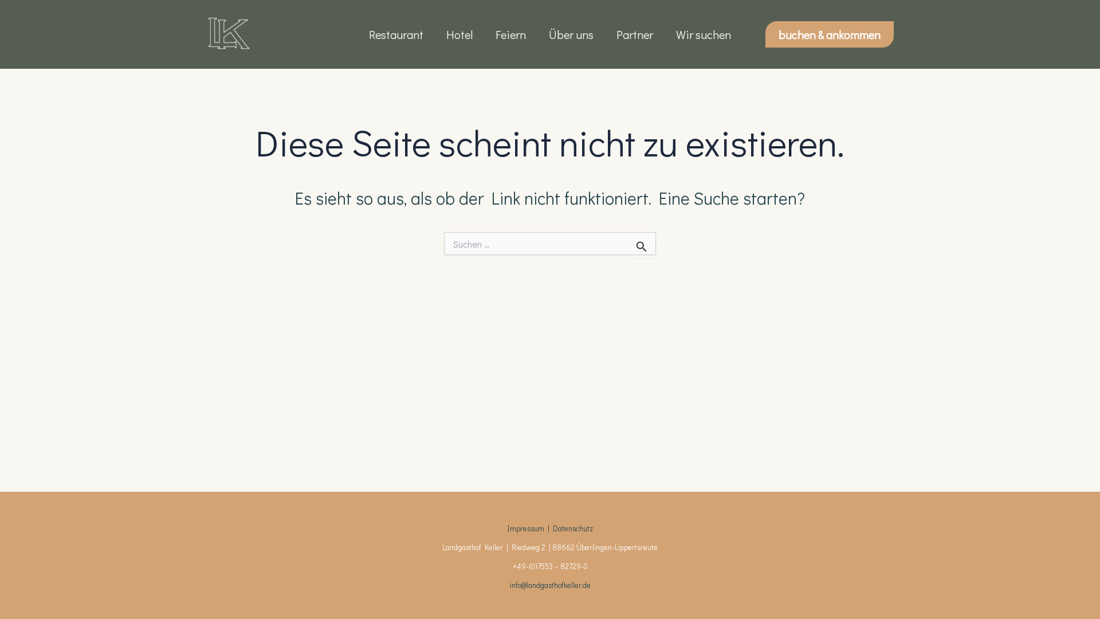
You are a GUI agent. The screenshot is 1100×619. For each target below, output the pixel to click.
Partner (634, 34)
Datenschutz (573, 528)
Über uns (571, 34)
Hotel (459, 34)
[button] (829, 34)
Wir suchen (703, 34)
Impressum (525, 528)
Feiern (511, 34)
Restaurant (396, 34)
